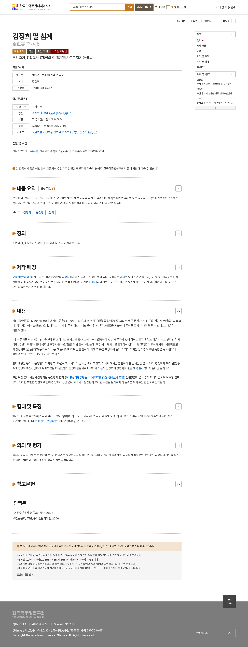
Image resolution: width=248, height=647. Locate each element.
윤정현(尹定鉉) (21, 277)
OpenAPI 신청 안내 (64, 624)
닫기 (178, 188)
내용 (199, 51)
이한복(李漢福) (47, 421)
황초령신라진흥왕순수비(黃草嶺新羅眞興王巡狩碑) (94, 377)
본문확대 (219, 21)
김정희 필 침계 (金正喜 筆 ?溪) (50, 113)
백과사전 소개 (19, 624)
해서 (94, 282)
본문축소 (233, 21)
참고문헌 (201, 66)
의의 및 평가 (203, 61)
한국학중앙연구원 (28, 614)
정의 (199, 40)
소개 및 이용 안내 (226, 7)
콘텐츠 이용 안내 (25, 574)
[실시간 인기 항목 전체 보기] (168, 7)
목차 (199, 34)
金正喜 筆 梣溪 (25, 43)
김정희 (27, 212)
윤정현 (40, 212)
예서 (122, 277)
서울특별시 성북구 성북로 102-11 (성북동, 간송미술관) (62, 132)
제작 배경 (201, 45)
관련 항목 (203, 74)
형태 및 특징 (203, 56)
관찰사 (140, 368)
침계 (51, 212)
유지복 (34, 151)
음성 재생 (46, 188)
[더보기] (215, 107)
